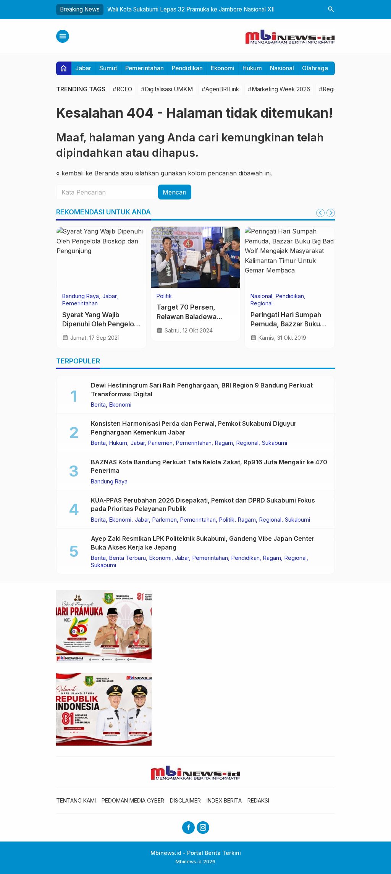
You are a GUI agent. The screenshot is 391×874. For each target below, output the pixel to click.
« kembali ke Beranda (87, 173)
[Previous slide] (320, 213)
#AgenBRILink (220, 89)
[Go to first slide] (330, 213)
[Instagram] (203, 827)
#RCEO (122, 89)
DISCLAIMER (185, 800)
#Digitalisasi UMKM (167, 89)
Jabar (83, 68)
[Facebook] (188, 827)
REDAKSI (258, 800)
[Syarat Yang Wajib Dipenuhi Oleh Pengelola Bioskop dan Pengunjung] (101, 257)
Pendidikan (187, 68)
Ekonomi (222, 68)
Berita (98, 404)
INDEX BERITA (224, 800)
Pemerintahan (144, 68)
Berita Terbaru (127, 558)
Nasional (282, 68)
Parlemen (160, 443)
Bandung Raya (80, 296)
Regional (261, 303)
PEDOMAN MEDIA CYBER (133, 800)
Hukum (252, 68)
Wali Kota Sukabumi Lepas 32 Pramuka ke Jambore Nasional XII (191, 9)
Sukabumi (274, 443)
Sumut (108, 68)
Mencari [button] (174, 192)
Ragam (224, 443)
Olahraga (315, 68)
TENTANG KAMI (76, 800)
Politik (164, 296)
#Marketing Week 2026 (279, 89)
